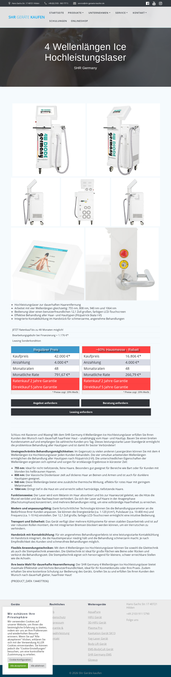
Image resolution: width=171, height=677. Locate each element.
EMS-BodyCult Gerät (100, 649)
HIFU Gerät (95, 617)
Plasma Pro (95, 628)
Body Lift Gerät (97, 644)
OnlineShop (79, 20)
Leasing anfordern (81, 412)
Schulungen (58, 20)
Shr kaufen (27, 17)
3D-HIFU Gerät (97, 622)
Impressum (57, 622)
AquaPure (94, 612)
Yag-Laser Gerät (98, 638)
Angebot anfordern (45, 403)
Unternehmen (98, 12)
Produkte (75, 12)
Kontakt (139, 12)
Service (120, 12)
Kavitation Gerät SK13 (101, 633)
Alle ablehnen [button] (37, 665)
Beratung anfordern (115, 403)
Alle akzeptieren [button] (18, 665)
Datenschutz (57, 617)
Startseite (56, 12)
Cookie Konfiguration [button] (20, 659)
